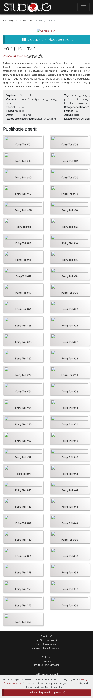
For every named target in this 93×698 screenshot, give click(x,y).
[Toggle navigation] (83, 7)
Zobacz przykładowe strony (50, 39)
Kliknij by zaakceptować (47, 692)
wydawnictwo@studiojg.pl (46, 647)
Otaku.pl (46, 660)
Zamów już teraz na (15, 56)
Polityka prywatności (46, 664)
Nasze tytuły (10, 20)
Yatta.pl (46, 657)
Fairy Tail (28, 20)
